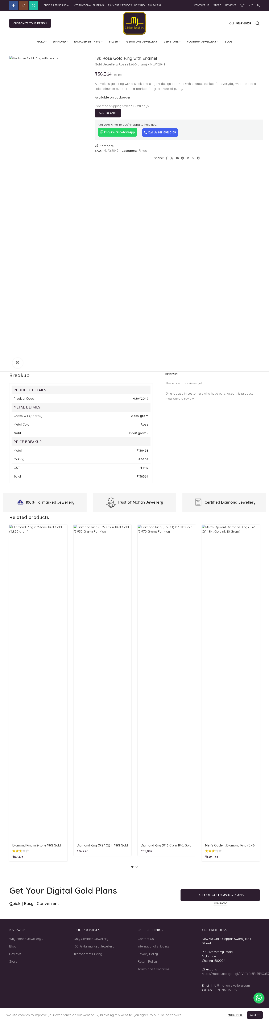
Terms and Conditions (153, 969)
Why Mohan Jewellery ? (26, 939)
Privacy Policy (148, 954)
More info (235, 1015)
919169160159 (167, 132)
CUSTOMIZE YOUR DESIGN (30, 23)
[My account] (258, 5)
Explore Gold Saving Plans (220, 895)
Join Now (220, 903)
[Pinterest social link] (182, 158)
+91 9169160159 (226, 990)
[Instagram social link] (23, 5)
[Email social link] (177, 158)
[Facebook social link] (13, 5)
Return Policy (147, 961)
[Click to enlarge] (17, 363)
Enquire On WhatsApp (119, 132)
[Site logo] (134, 23)
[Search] (257, 23)
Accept (255, 1015)
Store (13, 961)
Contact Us (146, 939)
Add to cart (108, 112)
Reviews (15, 954)
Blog (12, 946)
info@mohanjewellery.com (230, 985)
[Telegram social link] (198, 158)
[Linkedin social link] (187, 158)
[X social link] (171, 158)
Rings (143, 151)
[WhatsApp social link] (33, 5)
